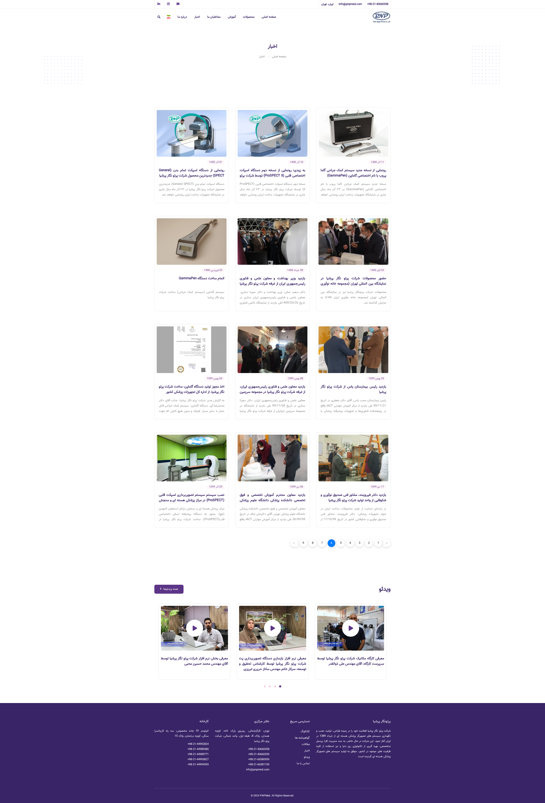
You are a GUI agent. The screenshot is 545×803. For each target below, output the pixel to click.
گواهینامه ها (302, 738)
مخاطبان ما (214, 17)
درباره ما (182, 17)
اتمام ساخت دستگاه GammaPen (201, 278)
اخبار (197, 17)
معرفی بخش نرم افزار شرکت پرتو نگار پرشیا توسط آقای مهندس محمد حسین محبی (268, 661)
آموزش (232, 17)
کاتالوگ (305, 731)
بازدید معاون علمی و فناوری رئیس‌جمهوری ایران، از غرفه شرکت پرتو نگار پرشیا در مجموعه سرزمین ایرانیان (272, 392)
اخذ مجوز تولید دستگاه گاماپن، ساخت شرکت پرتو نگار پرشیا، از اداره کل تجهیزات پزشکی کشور (191, 389)
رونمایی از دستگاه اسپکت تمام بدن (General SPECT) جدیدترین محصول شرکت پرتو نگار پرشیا (191, 173)
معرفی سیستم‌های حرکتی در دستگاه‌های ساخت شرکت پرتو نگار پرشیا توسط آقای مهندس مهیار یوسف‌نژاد (190, 664)
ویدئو (307, 757)
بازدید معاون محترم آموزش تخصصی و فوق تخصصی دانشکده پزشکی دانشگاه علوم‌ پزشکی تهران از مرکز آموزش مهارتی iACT (272, 500)
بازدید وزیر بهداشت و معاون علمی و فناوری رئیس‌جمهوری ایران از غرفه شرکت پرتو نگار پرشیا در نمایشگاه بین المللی (272, 284)
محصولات (248, 17)
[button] (280, 686)
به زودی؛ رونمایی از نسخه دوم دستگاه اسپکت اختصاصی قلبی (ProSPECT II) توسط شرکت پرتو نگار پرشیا (272, 176)
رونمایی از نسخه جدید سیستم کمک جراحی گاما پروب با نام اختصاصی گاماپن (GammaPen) (353, 173)
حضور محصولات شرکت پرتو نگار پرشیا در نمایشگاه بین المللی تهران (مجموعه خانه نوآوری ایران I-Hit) (353, 284)
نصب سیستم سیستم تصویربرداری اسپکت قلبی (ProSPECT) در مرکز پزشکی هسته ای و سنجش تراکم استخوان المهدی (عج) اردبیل (191, 500)
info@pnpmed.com (257, 770)
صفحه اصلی (269, 17)
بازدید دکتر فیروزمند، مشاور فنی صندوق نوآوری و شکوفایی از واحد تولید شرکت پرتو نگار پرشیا (353, 497)
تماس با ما (303, 763)
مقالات (306, 744)
